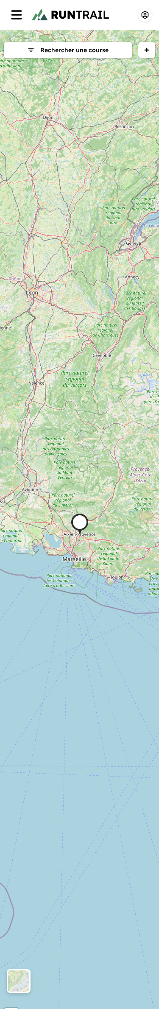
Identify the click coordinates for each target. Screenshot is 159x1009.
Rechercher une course (74, 50)
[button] (79, 524)
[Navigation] (16, 14)
